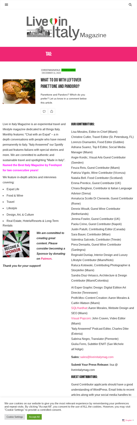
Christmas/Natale (50, 70)
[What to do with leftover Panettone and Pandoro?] (19, 91)
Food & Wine (68, 70)
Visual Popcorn (81, 318)
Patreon (46, 258)
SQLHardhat (79, 308)
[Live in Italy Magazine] (68, 28)
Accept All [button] (34, 417)
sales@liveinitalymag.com (96, 357)
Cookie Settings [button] (15, 417)
